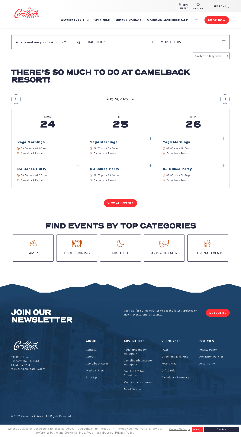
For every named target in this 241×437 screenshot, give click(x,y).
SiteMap (91, 377)
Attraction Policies (211, 356)
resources (171, 341)
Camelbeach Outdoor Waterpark (138, 362)
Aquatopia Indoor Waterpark (135, 351)
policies (206, 341)
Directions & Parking (175, 356)
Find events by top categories (120, 226)
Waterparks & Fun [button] (75, 20)
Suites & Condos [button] (128, 20)
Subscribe (219, 314)
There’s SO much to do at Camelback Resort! (100, 76)
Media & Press (95, 370)
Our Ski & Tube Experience (134, 373)
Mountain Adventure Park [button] (167, 20)
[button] (184, 6)
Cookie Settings (179, 429)
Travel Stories (133, 389)
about (91, 341)
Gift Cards (168, 370)
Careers (91, 356)
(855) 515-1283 (20, 365)
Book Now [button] (216, 20)
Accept (197, 429)
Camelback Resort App (176, 377)
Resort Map (169, 363)
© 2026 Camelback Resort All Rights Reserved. (41, 416)
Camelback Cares (97, 363)
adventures (134, 341)
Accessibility (207, 363)
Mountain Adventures (138, 382)
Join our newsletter (41, 316)
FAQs (165, 349)
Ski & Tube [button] (102, 20)
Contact (91, 349)
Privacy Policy (208, 349)
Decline (221, 429)
